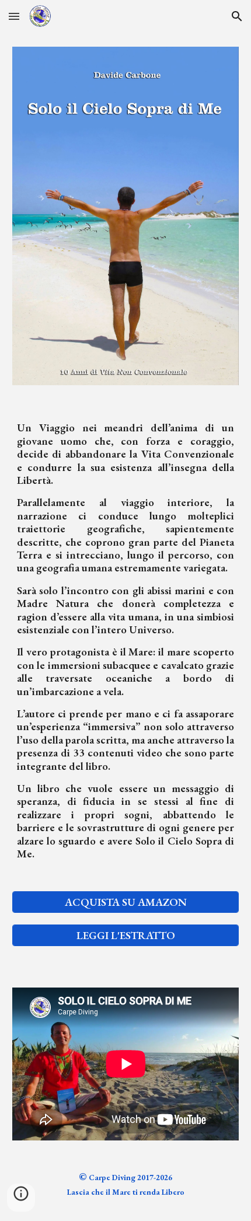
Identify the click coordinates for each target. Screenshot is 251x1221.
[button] (14, 16)
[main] (125, 652)
